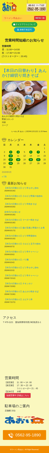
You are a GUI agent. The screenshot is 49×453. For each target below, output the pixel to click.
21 (38, 160)
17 (11, 160)
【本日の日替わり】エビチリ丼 (18, 299)
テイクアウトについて (25, 24)
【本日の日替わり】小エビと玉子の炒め (22, 244)
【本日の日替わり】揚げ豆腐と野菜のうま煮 (24, 228)
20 (31, 160)
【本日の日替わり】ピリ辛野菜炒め (20, 236)
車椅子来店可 (25, 30)
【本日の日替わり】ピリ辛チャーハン (21, 252)
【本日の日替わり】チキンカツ (18, 283)
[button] (40, 18)
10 (11, 156)
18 (18, 160)
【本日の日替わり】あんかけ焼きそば (21, 291)
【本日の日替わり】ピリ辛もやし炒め (21, 188)
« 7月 (4, 177)
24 (11, 163)
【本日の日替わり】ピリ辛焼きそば (20, 204)
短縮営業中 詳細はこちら (17, 395)
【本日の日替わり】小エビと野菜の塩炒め (23, 196)
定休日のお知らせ (12, 212)
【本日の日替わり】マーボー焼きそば (21, 220)
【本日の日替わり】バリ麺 (16, 260)
